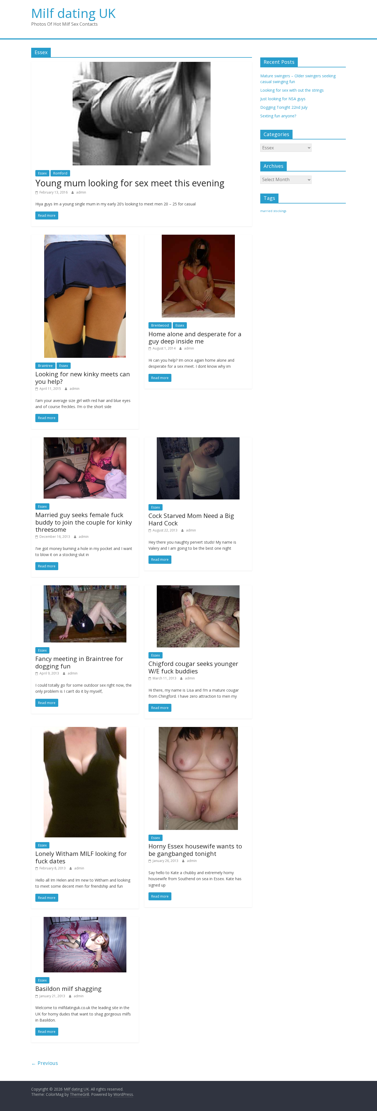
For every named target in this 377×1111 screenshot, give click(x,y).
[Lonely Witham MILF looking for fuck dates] (85, 730)
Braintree (45, 365)
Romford (60, 173)
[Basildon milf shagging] (85, 920)
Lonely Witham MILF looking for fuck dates (81, 857)
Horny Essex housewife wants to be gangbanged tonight (195, 849)
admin (81, 192)
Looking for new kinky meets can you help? (82, 377)
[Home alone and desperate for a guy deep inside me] (198, 238)
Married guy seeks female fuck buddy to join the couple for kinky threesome (83, 521)
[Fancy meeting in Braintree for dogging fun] (85, 589)
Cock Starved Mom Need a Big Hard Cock (191, 519)
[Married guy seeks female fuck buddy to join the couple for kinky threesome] (85, 441)
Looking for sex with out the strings (292, 90)
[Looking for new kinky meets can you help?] (85, 238)
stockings (280, 211)
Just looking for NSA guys (283, 98)
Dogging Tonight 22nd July (283, 107)
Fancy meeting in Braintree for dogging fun (79, 662)
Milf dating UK (73, 13)
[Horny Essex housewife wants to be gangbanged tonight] (198, 730)
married (266, 211)
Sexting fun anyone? (278, 115)
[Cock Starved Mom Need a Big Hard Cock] (198, 441)
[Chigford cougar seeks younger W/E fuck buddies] (198, 589)
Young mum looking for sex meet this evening (129, 183)
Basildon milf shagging (68, 988)
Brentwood (160, 325)
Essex (42, 173)
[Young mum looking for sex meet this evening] (142, 65)
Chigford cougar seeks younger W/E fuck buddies (193, 667)
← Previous (44, 1063)
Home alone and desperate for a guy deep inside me (194, 337)
